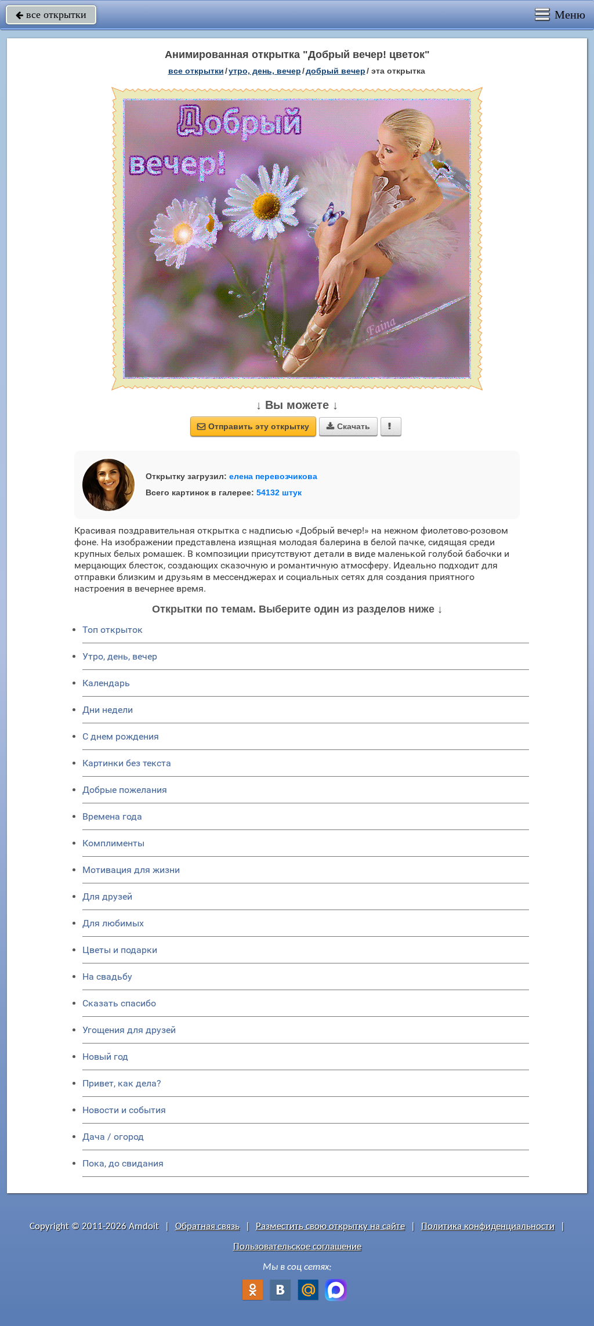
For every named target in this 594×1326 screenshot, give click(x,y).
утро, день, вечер (265, 70)
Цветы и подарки (119, 949)
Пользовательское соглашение (297, 1247)
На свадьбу (107, 976)
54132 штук (279, 492)
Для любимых (113, 923)
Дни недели (107, 709)
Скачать (348, 426)
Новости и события (124, 1109)
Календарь (106, 683)
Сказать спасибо (119, 1003)
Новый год (105, 1056)
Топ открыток (112, 629)
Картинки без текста (126, 763)
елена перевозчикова (273, 476)
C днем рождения (120, 736)
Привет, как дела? (121, 1083)
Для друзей (107, 896)
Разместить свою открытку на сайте (330, 1226)
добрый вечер (335, 70)
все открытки (51, 14)
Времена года (112, 816)
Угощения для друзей (129, 1029)
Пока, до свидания (123, 1163)
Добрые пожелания (124, 789)
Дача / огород (113, 1136)
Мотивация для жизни (131, 869)
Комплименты (113, 843)
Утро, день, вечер (119, 656)
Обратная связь (207, 1226)
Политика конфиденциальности (488, 1226)
